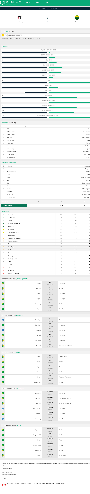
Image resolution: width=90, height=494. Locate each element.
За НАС (4, 478)
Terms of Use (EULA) (8, 472)
